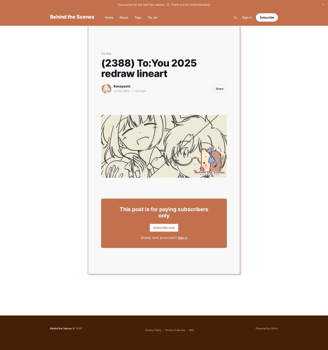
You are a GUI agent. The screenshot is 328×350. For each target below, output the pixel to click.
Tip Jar (152, 17)
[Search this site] (235, 17)
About (123, 17)
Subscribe (267, 17)
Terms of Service (175, 330)
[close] (323, 5)
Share (219, 88)
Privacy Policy (153, 330)
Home (109, 17)
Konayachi (122, 86)
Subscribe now (164, 228)
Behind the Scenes (72, 17)
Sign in (247, 17)
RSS (191, 330)
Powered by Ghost (267, 328)
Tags (137, 17)
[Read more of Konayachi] (106, 88)
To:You (106, 53)
